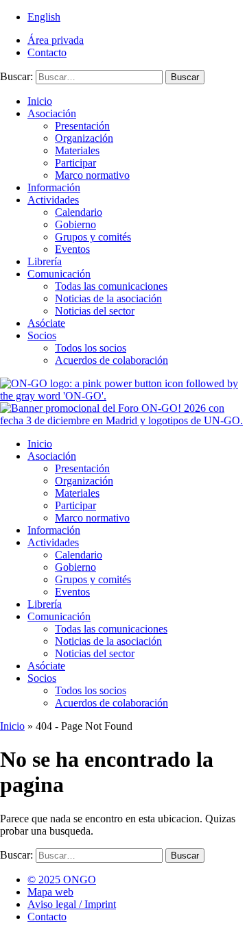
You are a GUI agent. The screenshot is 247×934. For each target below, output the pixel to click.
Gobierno (75, 224)
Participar (75, 163)
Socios (41, 335)
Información (53, 187)
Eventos (72, 249)
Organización (84, 138)
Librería (44, 261)
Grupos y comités (93, 237)
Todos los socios (90, 348)
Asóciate (46, 323)
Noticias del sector (94, 311)
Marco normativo (92, 175)
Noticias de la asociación (108, 298)
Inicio (39, 101)
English (43, 17)
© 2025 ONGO (61, 879)
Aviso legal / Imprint (71, 904)
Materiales (77, 150)
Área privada (55, 40)
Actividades (53, 200)
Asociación (51, 113)
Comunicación (59, 274)
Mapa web (50, 892)
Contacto (47, 52)
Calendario (78, 212)
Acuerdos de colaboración (111, 360)
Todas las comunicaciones (111, 286)
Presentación (82, 126)
